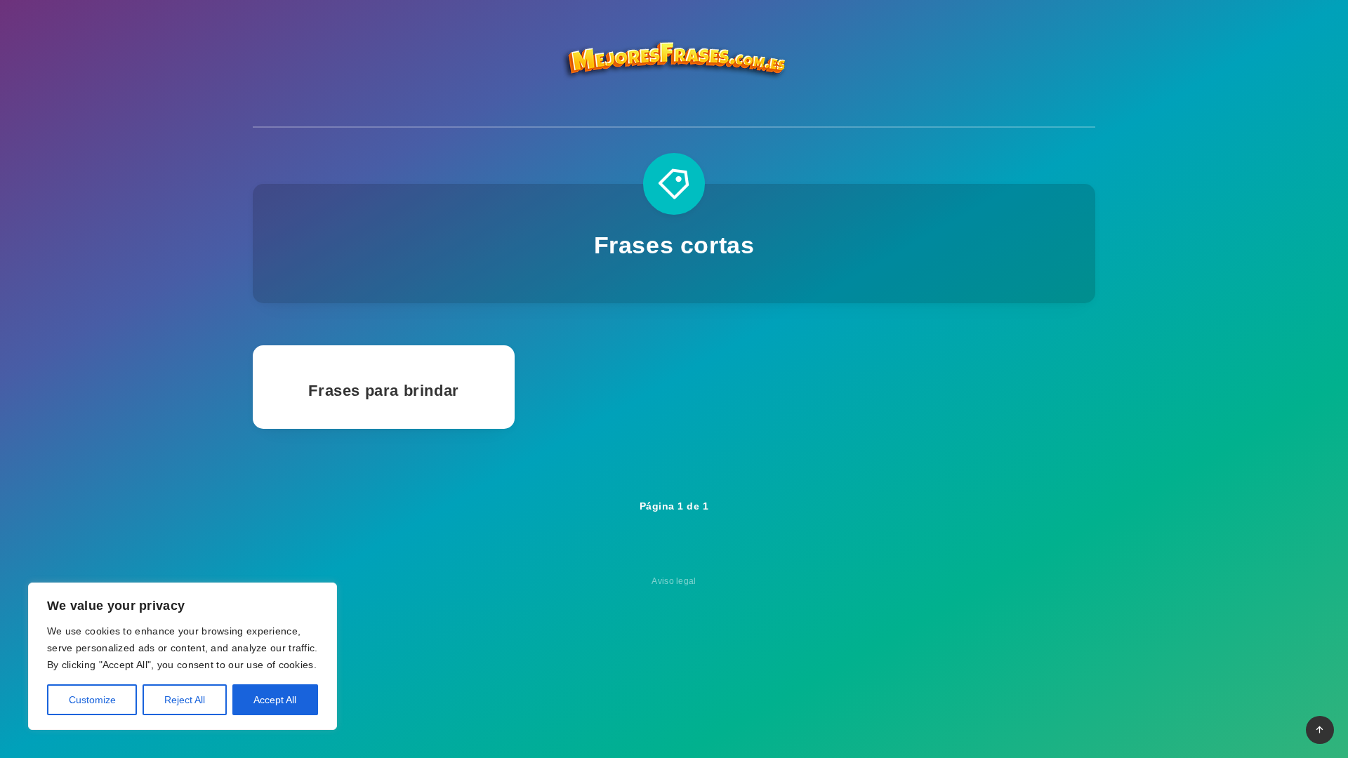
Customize (92, 699)
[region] (182, 656)
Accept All (274, 699)
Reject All (184, 699)
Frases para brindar (383, 390)
